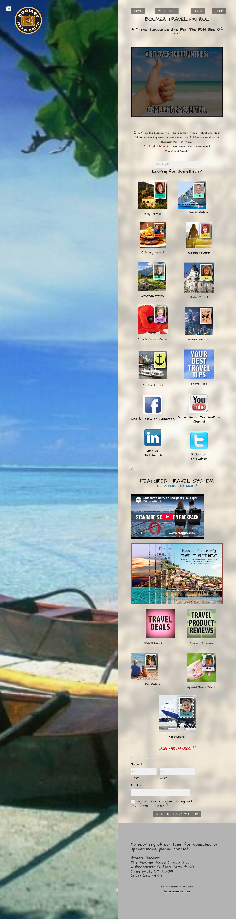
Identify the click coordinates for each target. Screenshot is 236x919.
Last (163, 778)
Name (136, 764)
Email (136, 785)
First (135, 778)
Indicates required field (143, 757)
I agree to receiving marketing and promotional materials (161, 803)
